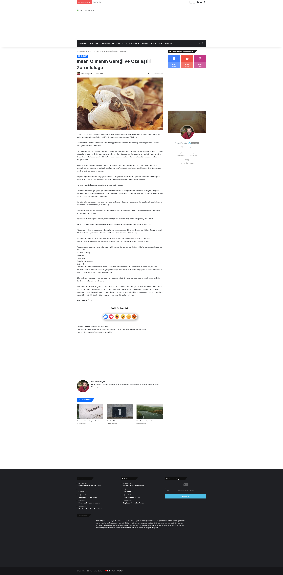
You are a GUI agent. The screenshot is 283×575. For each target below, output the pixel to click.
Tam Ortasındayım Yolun (101, 2)
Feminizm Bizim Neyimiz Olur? (88, 421)
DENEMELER (90, 51)
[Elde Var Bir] (120, 411)
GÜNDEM (104, 43)
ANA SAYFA (82, 43)
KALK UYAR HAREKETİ (115, 571)
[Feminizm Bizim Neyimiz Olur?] (90, 411)
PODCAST (169, 43)
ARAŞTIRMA (116, 43)
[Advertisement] (163, 22)
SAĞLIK (145, 43)
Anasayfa (81, 51)
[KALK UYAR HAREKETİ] (85, 10)
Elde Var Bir (111, 421)
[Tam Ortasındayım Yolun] (150, 411)
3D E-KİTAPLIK (156, 43)
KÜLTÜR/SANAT (132, 43)
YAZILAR (93, 43)
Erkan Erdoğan (85, 74)
